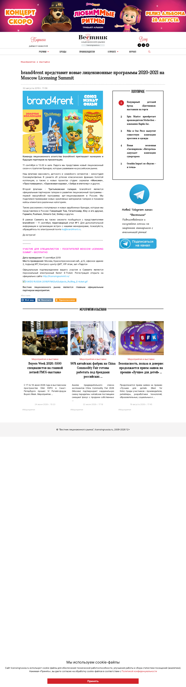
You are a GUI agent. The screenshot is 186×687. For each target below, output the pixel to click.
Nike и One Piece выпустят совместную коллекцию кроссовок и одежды (141, 135)
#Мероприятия (28, 409)
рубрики (42, 52)
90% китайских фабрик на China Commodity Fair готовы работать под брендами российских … (93, 370)
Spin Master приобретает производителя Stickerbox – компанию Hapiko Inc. (141, 120)
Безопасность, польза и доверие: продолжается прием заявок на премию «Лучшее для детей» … (141, 368)
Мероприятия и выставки (35, 62)
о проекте (112, 52)
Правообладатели (87, 52)
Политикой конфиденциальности (139, 671)
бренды (63, 52)
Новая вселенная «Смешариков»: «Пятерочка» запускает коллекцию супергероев (141, 151)
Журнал (132, 52)
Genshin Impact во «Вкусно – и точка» (141, 165)
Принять (93, 681)
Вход (143, 39)
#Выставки (25, 295)
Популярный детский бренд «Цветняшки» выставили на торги (141, 106)
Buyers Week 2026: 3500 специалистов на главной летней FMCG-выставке (45, 368)
